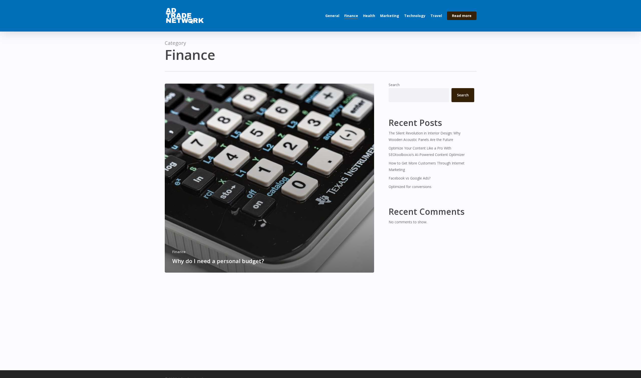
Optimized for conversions (410, 186)
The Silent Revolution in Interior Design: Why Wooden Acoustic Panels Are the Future (424, 136)
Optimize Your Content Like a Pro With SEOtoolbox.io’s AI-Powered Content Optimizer (427, 151)
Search (394, 84)
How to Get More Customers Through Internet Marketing (426, 166)
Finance (179, 251)
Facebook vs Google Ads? (409, 178)
